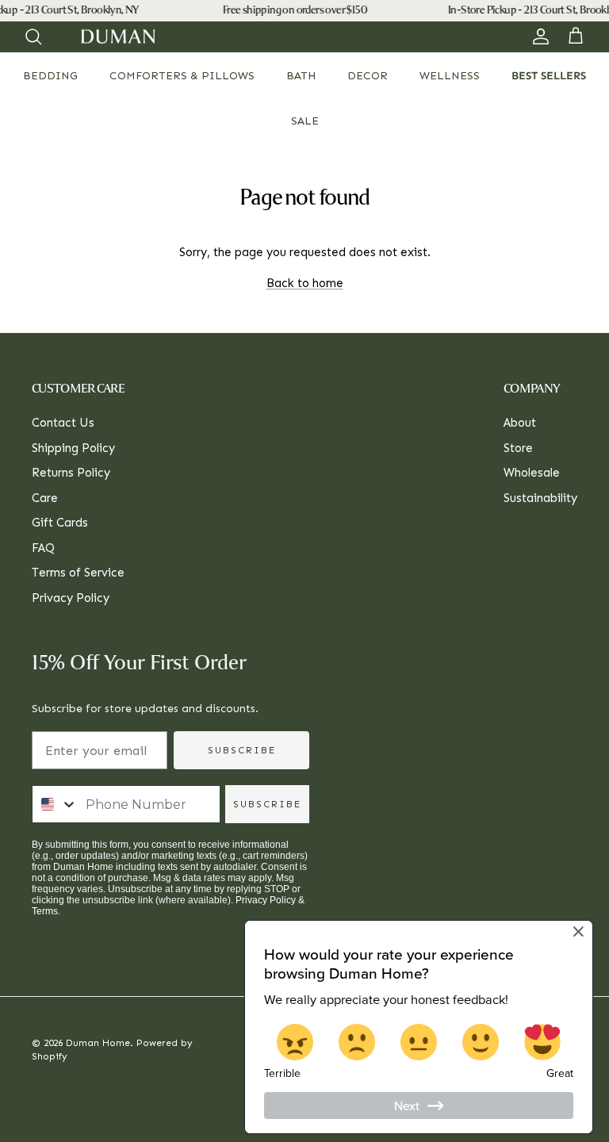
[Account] (537, 36)
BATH (301, 75)
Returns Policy (71, 473)
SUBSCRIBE (242, 750)
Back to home (304, 283)
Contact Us (63, 423)
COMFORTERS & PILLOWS (182, 75)
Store (518, 448)
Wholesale (532, 473)
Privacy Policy (70, 598)
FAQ (43, 548)
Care (45, 498)
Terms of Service (78, 572)
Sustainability (540, 498)
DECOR (367, 75)
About (520, 423)
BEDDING (50, 75)
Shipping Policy (73, 448)
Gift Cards (60, 522)
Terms (45, 911)
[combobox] (55, 804)
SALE (305, 121)
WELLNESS (449, 75)
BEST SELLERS (548, 75)
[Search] (33, 36)
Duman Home (98, 1042)
